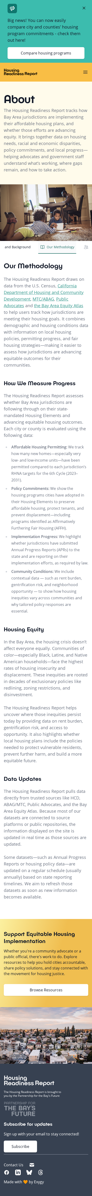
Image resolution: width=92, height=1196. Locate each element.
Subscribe (20, 1146)
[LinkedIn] (18, 1172)
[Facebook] (6, 1172)
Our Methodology (60, 247)
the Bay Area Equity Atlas (58, 305)
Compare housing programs (46, 53)
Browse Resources (46, 990)
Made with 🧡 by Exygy (24, 1181)
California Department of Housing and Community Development (44, 292)
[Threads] (40, 1172)
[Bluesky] (29, 1172)
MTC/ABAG (43, 299)
